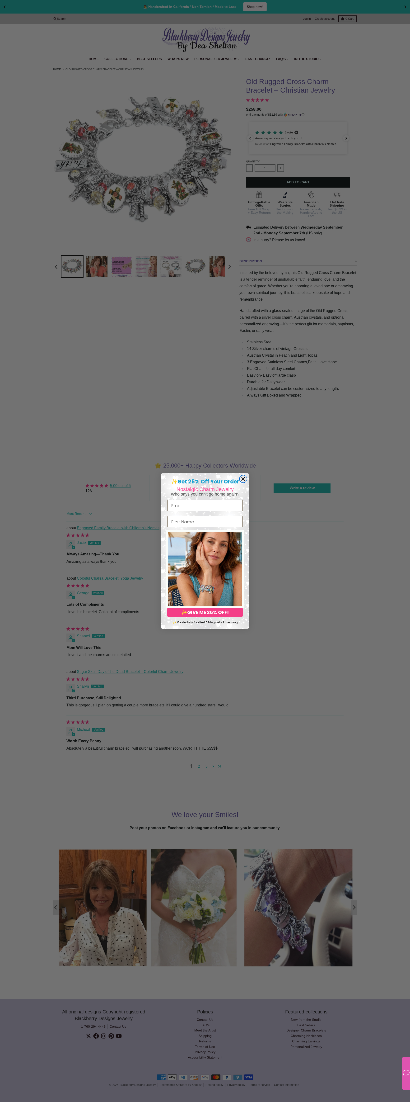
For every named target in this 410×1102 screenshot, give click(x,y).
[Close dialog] (243, 479)
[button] (205, 569)
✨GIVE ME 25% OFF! (205, 612)
